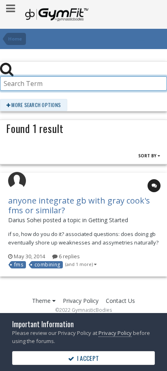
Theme (42, 301)
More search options (35, 104)
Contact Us (120, 301)
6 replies (69, 256)
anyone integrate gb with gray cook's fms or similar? (79, 205)
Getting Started (108, 220)
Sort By (148, 156)
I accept (86, 358)
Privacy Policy (80, 301)
